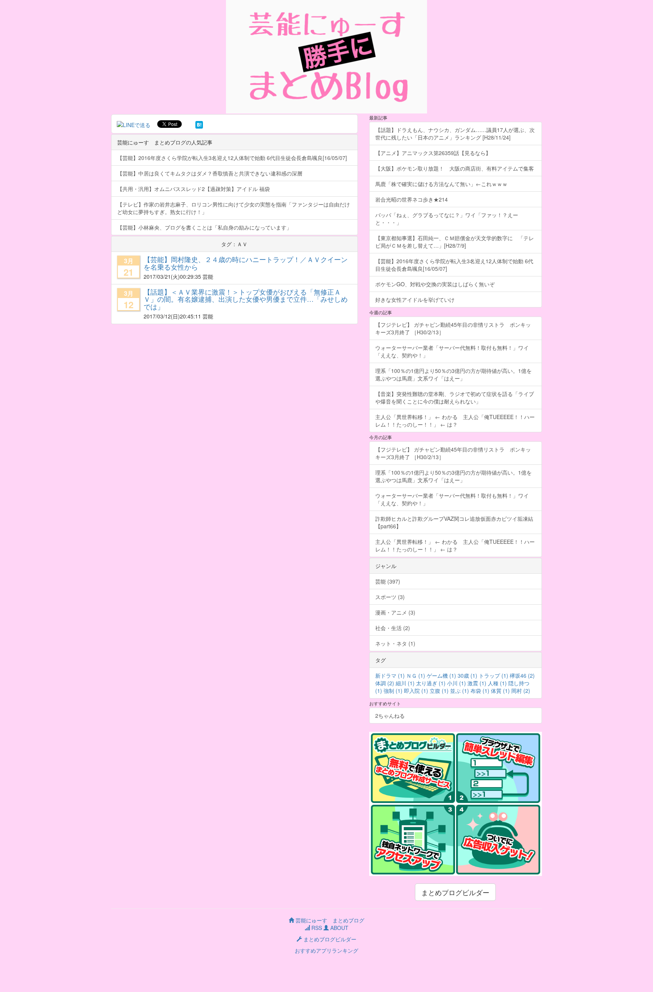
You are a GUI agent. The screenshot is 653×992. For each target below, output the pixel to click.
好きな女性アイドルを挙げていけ (415, 299)
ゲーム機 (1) (441, 675)
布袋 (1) (479, 690)
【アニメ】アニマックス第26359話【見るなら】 (433, 153)
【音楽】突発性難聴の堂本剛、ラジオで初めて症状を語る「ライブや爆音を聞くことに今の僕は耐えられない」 (454, 397)
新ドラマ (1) (390, 675)
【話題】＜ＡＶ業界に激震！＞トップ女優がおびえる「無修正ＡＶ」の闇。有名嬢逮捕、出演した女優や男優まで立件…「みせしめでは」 (246, 299)
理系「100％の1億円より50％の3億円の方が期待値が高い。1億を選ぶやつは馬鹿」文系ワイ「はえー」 (453, 374)
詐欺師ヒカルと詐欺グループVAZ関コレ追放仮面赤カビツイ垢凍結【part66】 (454, 522)
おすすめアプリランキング (326, 950)
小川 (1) (456, 683)
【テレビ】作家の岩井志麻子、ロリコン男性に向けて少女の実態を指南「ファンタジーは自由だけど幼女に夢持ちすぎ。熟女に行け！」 (233, 208)
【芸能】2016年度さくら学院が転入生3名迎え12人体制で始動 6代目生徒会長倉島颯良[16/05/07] (232, 157)
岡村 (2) (520, 690)
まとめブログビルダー (455, 892)
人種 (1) (497, 683)
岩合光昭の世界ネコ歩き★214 (411, 199)
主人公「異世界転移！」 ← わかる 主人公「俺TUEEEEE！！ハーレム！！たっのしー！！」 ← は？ (455, 420)
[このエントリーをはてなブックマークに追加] (199, 124)
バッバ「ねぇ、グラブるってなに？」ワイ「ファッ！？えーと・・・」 (446, 218)
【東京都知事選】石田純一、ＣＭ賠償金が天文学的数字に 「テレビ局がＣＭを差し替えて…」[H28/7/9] (454, 241)
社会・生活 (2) (392, 628)
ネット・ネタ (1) (395, 643)
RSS (316, 927)
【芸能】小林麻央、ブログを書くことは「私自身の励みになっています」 (204, 227)
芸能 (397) (387, 581)
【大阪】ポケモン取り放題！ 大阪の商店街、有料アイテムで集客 (457, 168)
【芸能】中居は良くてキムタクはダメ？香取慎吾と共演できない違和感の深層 (209, 173)
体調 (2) (384, 683)
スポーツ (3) (390, 597)
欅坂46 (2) (522, 675)
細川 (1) (405, 683)
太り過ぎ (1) (431, 683)
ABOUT (338, 927)
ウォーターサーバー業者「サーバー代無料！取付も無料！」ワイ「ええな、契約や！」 (452, 351)
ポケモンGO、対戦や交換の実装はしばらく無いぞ (435, 284)
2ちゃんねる (390, 715)
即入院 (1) (416, 690)
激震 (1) (476, 683)
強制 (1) (393, 690)
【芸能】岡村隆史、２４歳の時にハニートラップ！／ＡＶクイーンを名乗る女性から (246, 263)
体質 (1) (500, 690)
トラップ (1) (493, 675)
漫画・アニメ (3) (395, 612)
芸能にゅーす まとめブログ (329, 920)
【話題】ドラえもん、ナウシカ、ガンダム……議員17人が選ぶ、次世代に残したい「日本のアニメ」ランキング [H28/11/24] (455, 133)
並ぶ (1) (459, 690)
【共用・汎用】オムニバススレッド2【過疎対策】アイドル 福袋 (193, 189)
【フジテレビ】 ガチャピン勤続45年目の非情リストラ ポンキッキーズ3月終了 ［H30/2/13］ (453, 328)
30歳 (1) (467, 675)
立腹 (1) (439, 690)
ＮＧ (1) (415, 675)
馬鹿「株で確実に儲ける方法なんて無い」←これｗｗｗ (441, 184)
